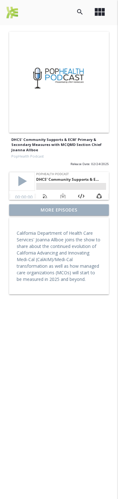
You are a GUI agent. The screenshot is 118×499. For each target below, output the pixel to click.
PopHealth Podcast (27, 156)
